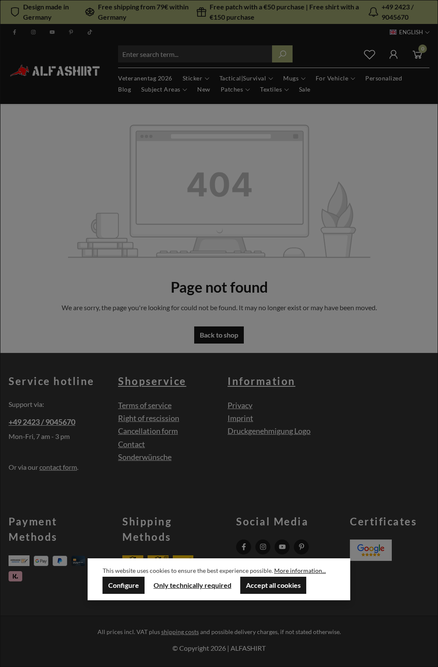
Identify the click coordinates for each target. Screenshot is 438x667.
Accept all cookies (273, 585)
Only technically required (192, 585)
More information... (300, 570)
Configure (123, 585)
